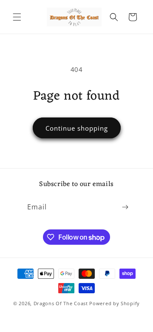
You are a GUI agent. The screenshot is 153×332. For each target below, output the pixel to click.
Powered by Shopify (114, 303)
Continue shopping (76, 128)
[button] (17, 17)
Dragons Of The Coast (62, 303)
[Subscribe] (125, 207)
